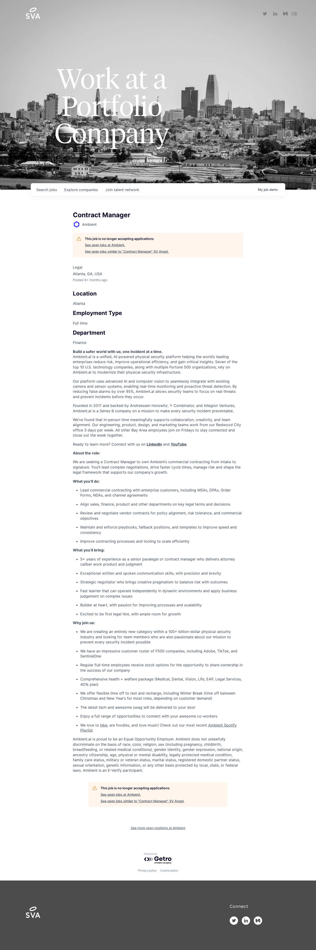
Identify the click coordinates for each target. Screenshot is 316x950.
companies (81, 189)
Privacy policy (147, 870)
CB (294, 14)
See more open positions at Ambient (158, 828)
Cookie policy (169, 870)
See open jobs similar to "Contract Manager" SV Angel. (127, 251)
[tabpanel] (158, 561)
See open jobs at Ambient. (105, 245)
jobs (46, 189)
